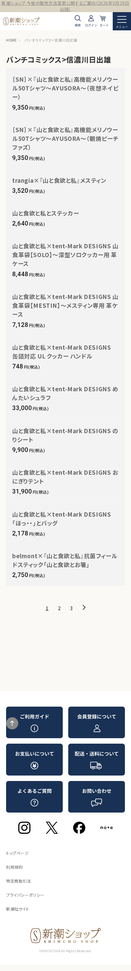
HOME (11, 39)
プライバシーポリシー (25, 895)
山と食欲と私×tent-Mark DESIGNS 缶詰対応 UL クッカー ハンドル (64, 351)
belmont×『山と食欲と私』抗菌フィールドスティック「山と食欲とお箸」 (64, 560)
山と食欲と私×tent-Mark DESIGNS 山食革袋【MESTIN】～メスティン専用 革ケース (65, 305)
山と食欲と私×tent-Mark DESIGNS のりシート (65, 434)
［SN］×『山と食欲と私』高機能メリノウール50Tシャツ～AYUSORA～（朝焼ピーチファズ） (65, 138)
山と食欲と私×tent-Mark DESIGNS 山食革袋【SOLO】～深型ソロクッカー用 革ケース (65, 254)
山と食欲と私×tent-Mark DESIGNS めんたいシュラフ (65, 393)
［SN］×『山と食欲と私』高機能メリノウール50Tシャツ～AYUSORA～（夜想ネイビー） (65, 88)
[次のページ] (83, 607)
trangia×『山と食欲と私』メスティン (59, 180)
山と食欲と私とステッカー (45, 213)
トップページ (17, 853)
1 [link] (47, 608)
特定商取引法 (18, 881)
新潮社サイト (17, 909)
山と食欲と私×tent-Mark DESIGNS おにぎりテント (65, 476)
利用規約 (14, 867)
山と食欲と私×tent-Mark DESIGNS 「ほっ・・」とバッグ (61, 518)
